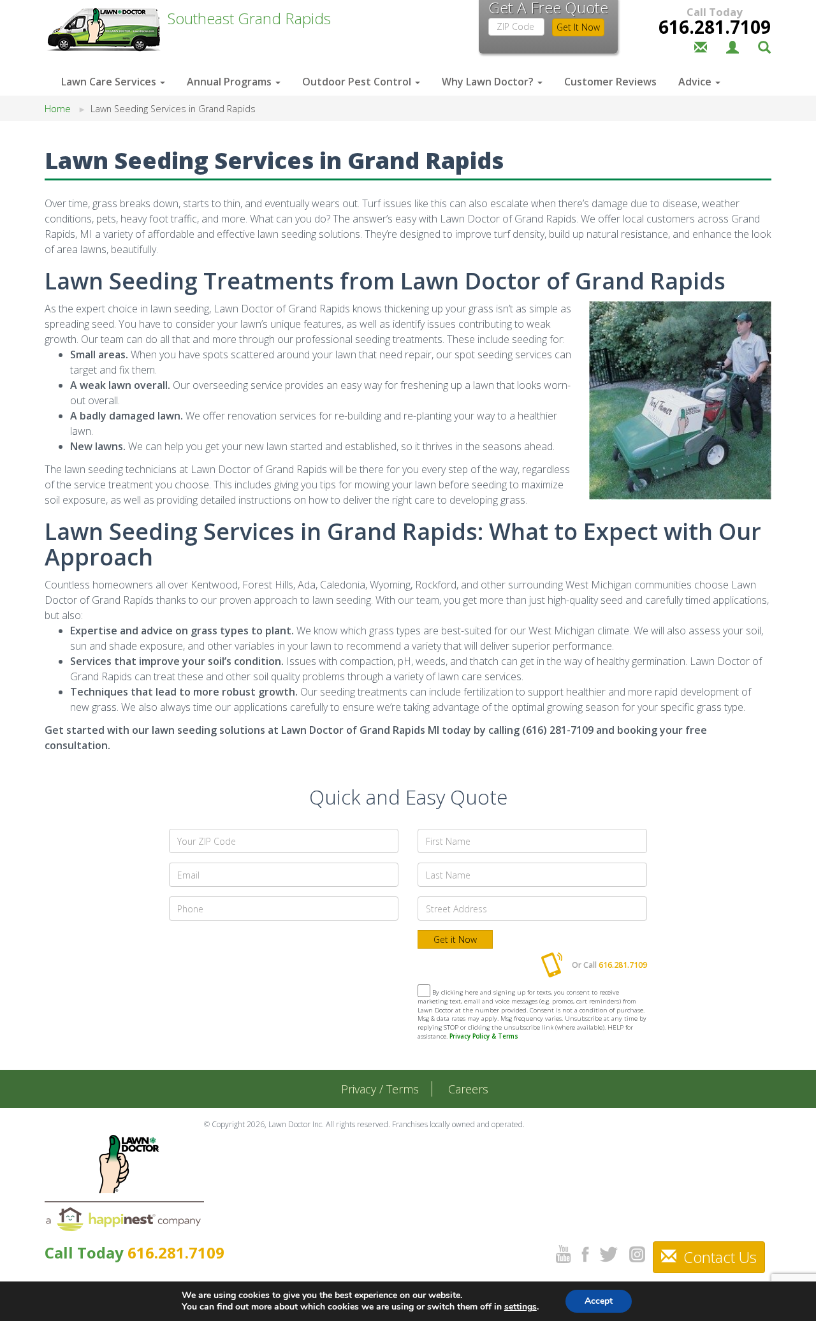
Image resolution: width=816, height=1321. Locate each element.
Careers (468, 1089)
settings (520, 1307)
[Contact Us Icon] (701, 46)
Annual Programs (230, 82)
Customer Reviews (610, 82)
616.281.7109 (715, 27)
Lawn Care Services (110, 82)
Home (58, 109)
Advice (696, 82)
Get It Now (578, 27)
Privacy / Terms (380, 1089)
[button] (764, 46)
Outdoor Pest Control (358, 82)
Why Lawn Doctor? (489, 82)
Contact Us (718, 1256)
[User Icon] (732, 46)
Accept (599, 1301)
